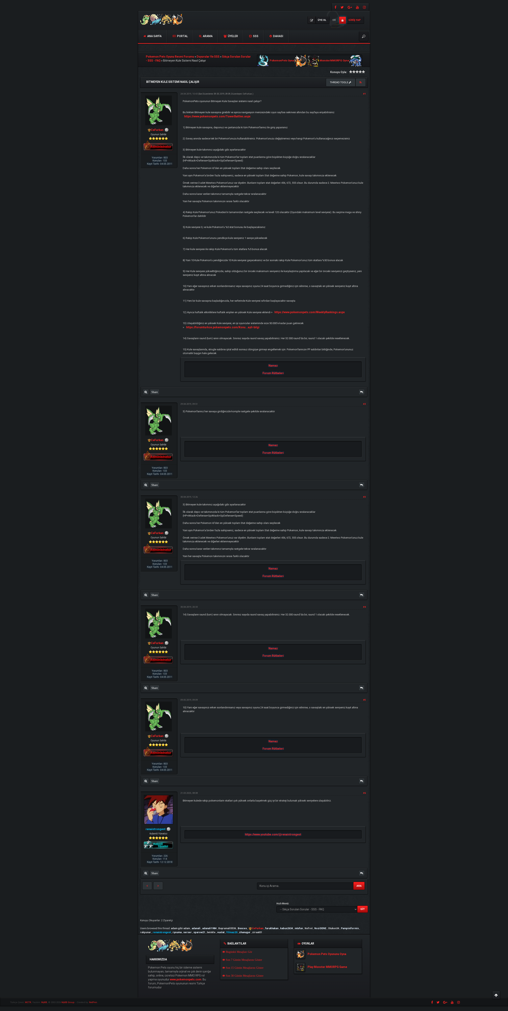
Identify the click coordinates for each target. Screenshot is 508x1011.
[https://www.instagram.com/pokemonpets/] (365, 7)
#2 (364, 404)
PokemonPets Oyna (282, 60)
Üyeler (232, 36)
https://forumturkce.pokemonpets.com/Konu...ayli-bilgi (222, 327)
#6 (364, 793)
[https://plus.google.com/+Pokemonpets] (350, 7)
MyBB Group (68, 1002)
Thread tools (339, 82)
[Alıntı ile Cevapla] (362, 392)
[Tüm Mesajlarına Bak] (146, 392)
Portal (182, 36)
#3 (364, 497)
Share (154, 392)
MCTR (28, 1002)
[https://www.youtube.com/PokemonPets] (357, 7)
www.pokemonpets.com (185, 979)
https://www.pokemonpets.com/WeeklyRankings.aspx (309, 312)
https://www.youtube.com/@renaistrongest (273, 834)
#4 (364, 607)
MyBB (44, 1002)
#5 (364, 700)
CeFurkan (247, 94)
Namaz (273, 365)
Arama (207, 36)
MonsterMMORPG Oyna (334, 60)
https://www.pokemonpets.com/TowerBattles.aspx (217, 116)
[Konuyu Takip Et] (360, 82)
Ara (359, 885)
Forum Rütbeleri (273, 373)
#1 (364, 94)
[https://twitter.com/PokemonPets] (342, 7)
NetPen (93, 1002)
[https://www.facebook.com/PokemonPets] (335, 7)
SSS (255, 36)
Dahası (277, 36)
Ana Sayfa (154, 36)
